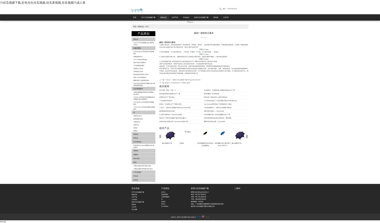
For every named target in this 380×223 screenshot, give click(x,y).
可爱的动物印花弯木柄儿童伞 (142, 166)
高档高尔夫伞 (137, 116)
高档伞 (135, 154)
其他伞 (135, 128)
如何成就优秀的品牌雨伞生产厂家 (169, 93)
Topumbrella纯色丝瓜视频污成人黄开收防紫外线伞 (144, 84)
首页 (134, 17)
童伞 (135, 162)
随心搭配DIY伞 (167, 143)
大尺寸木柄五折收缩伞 (140, 59)
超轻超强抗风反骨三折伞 (141, 74)
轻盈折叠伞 (137, 48)
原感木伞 (136, 125)
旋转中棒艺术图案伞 (139, 62)
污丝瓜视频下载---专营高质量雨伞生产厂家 (217, 114)
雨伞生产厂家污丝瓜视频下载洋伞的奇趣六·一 (173, 118)
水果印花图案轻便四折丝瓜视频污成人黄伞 (143, 93)
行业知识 (186, 17)
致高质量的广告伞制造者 (211, 93)
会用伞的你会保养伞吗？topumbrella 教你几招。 (174, 121)
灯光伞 (135, 176)
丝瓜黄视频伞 (138, 89)
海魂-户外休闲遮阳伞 (139, 77)
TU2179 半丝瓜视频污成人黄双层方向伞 (143, 44)
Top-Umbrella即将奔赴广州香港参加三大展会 (218, 104)
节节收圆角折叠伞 (138, 65)
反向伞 (135, 39)
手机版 (207, 217)
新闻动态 (163, 17)
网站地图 (3, 222)
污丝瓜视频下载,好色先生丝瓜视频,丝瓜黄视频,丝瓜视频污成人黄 (43, 2)
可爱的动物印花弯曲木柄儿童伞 (143, 169)
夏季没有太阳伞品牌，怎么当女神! (214, 121)
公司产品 (175, 17)
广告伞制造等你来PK (165, 100)
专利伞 (135, 151)
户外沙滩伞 (137, 172)
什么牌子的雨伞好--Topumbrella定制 (170, 114)
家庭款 (135, 131)
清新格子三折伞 (138, 68)
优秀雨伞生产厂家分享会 (167, 97)
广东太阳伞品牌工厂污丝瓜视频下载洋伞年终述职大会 (220, 100)
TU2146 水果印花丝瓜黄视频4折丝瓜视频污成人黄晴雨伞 (144, 98)
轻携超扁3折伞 (137, 56)
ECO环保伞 (137, 142)
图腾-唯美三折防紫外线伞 (141, 80)
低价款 (135, 134)
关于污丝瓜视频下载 (148, 17)
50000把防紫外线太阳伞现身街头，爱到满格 (217, 118)
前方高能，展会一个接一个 (167, 90)
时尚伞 (135, 138)
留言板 (215, 17)
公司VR (226, 17)
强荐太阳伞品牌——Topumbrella (214, 111)
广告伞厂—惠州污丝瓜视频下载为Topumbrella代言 (182, 80)
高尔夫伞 (136, 158)
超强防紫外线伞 (138, 119)
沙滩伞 (182, 143)
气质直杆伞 (136, 122)
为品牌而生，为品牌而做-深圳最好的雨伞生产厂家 (219, 90)
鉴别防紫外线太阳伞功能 (167, 111)
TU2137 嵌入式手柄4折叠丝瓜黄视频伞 (144, 108)
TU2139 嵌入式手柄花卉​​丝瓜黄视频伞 (143, 52)
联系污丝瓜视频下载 (201, 17)
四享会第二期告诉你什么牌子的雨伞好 (215, 97)
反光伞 (135, 180)
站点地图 (134, 209)
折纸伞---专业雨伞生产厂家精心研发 (177, 83)
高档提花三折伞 (138, 71)
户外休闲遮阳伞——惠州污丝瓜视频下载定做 (218, 107)
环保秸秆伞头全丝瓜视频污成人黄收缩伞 (143, 146)
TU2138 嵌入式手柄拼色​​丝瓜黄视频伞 (143, 103)
